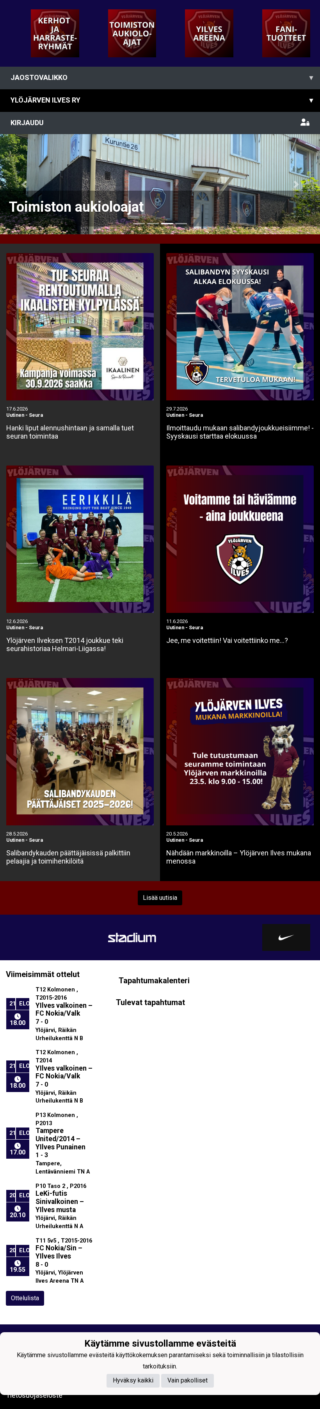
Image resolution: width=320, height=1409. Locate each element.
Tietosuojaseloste (34, 1395)
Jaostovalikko (162, 77)
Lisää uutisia (160, 897)
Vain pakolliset (187, 1380)
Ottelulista (25, 1298)
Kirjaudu (27, 123)
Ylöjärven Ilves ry (162, 100)
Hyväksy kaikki (133, 1380)
